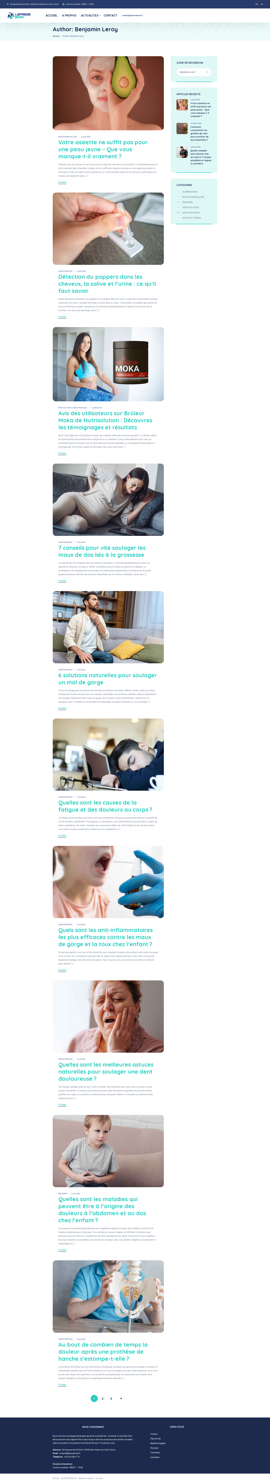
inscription (155, 1457)
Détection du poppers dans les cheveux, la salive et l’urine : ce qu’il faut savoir (107, 283)
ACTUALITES (89, 15)
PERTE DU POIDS (65, 408)
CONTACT (110, 15)
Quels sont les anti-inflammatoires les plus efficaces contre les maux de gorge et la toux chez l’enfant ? (105, 937)
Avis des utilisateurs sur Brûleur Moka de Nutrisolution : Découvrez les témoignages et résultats (105, 420)
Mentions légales (158, 1443)
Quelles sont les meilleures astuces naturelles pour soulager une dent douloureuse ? (105, 1071)
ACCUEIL (52, 15)
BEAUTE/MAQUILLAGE (67, 137)
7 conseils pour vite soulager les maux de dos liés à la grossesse (102, 551)
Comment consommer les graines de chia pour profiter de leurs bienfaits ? (200, 133)
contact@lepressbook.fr (132, 15)
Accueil (56, 36)
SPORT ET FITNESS (189, 218)
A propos (154, 1448)
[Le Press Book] (19, 15)
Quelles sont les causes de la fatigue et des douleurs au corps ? (105, 806)
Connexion (155, 1452)
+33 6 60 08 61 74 (71, 1457)
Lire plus (62, 182)
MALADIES (62, 1194)
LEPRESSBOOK (69, 1478)
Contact (154, 1434)
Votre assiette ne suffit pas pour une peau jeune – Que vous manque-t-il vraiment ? (103, 149)
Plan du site (155, 1439)
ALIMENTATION (187, 192)
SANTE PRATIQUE (65, 271)
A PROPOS (69, 15)
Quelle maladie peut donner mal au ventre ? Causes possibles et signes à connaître (201, 157)
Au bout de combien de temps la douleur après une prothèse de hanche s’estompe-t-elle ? (103, 1351)
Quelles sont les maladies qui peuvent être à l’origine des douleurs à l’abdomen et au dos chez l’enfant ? (102, 1209)
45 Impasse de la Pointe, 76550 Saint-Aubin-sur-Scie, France (34, 4)
